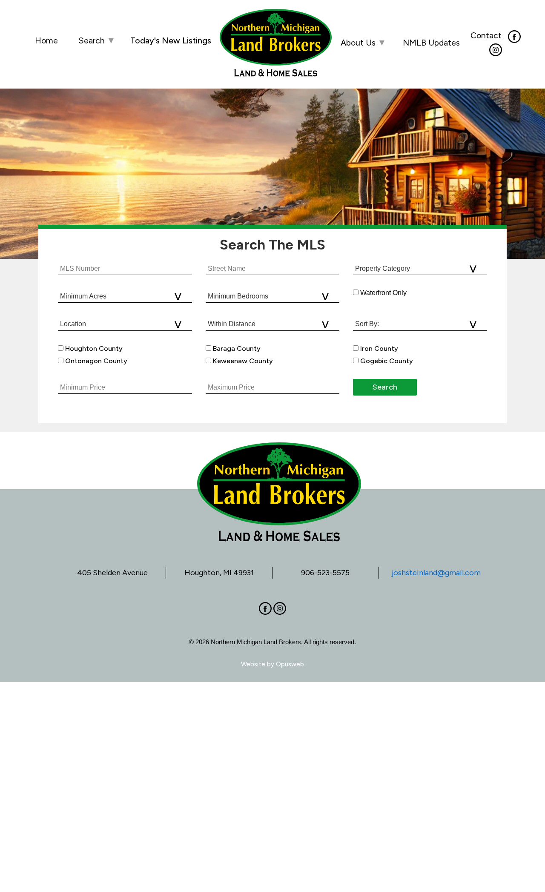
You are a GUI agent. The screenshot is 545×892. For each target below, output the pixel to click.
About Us (363, 42)
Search (96, 40)
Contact (486, 35)
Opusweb (290, 664)
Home (46, 40)
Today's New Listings (170, 40)
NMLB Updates (431, 42)
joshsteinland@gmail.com (436, 572)
